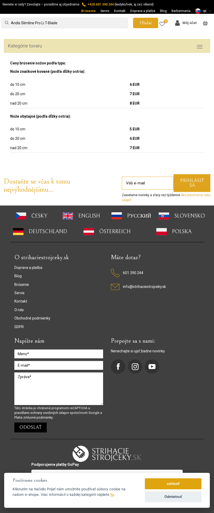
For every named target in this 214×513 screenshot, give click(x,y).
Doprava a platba (142, 11)
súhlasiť (173, 483)
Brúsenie (88, 11)
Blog (163, 11)
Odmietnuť (173, 496)
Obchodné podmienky (32, 318)
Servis (104, 11)
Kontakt (120, 11)
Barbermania (181, 11)
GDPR (19, 327)
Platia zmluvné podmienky (34, 417)
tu (112, 494)
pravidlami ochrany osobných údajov (42, 413)
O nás (19, 310)
